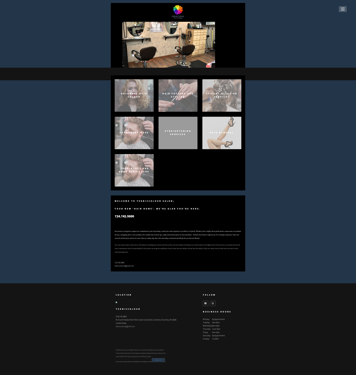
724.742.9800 (124, 216)
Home (117, 361)
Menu (343, 9)
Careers (149, 361)
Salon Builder (120, 356)
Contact (141, 361)
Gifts (145, 361)
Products (132, 361)
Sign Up (158, 360)
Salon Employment (133, 356)
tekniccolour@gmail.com (124, 266)
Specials (127, 361)
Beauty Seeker (146, 356)
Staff (137, 361)
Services (122, 361)
